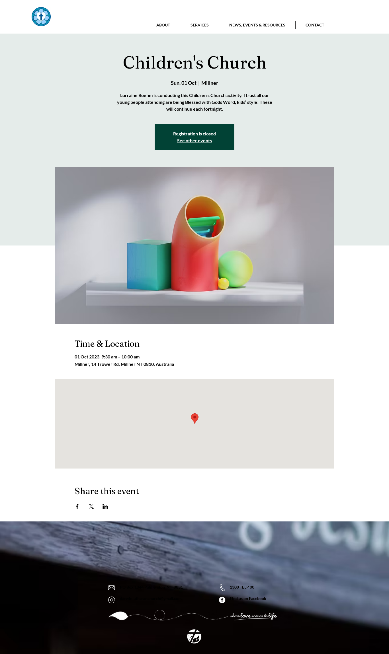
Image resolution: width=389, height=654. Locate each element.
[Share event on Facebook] (77, 506)
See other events (194, 140)
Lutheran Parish (83, 23)
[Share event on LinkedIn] (105, 506)
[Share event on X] (91, 506)
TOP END (87, 13)
